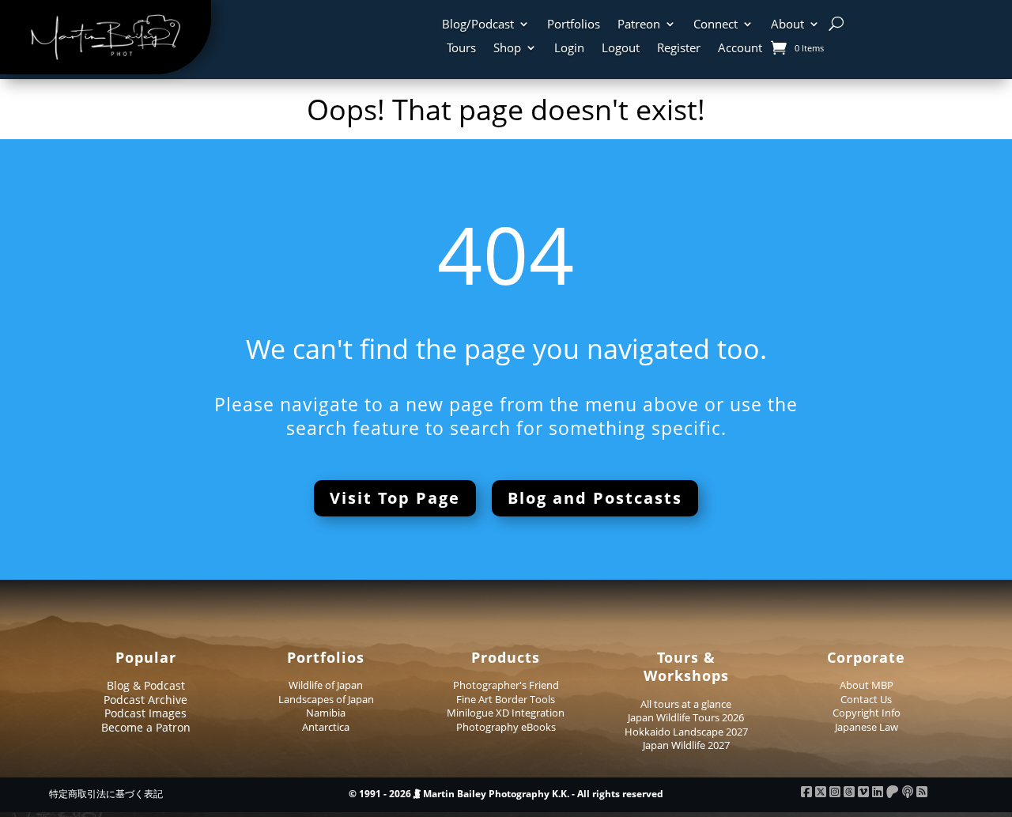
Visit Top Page (395, 498)
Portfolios (573, 25)
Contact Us (866, 699)
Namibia (326, 712)
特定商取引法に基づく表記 (106, 793)
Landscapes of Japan (326, 699)
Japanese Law (866, 727)
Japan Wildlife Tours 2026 (686, 717)
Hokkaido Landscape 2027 (686, 731)
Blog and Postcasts (595, 498)
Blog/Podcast (478, 25)
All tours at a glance (685, 704)
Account (740, 48)
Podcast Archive (145, 699)
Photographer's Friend (506, 685)
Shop (507, 48)
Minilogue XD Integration (506, 712)
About (787, 25)
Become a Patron (146, 727)
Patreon (638, 25)
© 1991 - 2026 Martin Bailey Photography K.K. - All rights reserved (506, 793)
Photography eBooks (506, 727)
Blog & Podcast (146, 685)
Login (569, 48)
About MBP (866, 685)
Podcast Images (145, 713)
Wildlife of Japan (326, 685)
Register (678, 48)
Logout (621, 48)
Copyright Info (867, 712)
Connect (715, 25)
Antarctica (325, 727)
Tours (461, 48)
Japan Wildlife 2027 (686, 745)
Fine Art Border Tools (505, 699)
